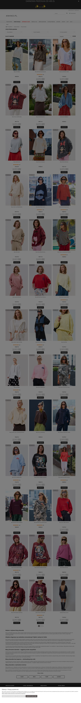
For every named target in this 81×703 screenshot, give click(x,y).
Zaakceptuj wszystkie (31, 696)
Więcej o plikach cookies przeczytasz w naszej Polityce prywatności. (13, 693)
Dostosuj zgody (21, 696)
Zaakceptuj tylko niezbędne (9, 696)
